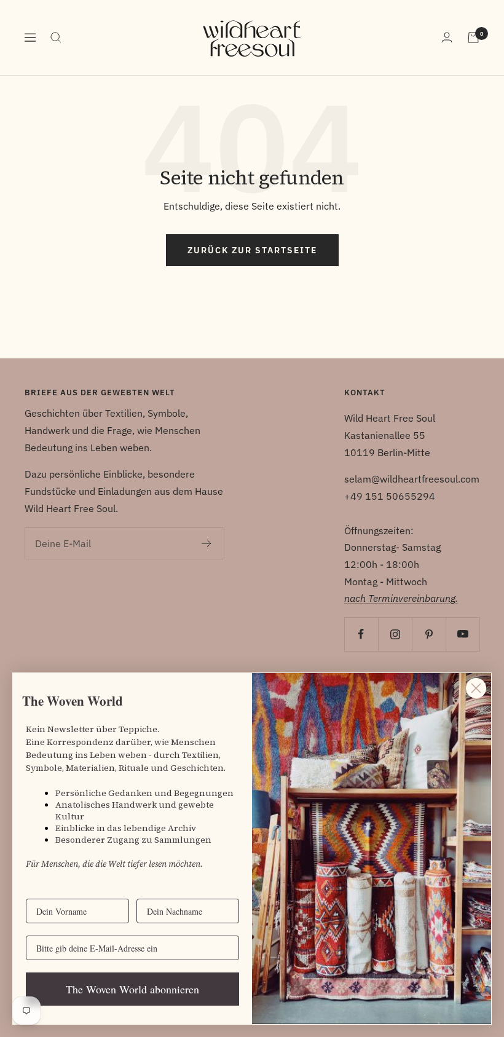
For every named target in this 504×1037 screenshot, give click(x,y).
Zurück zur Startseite (252, 250)
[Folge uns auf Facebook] (361, 634)
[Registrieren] (207, 543)
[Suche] (55, 37)
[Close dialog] (476, 688)
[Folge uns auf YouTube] (462, 634)
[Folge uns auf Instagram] (395, 634)
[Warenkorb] (473, 37)
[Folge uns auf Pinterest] (429, 634)
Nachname (156, 888)
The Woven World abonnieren (132, 989)
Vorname (43, 888)
